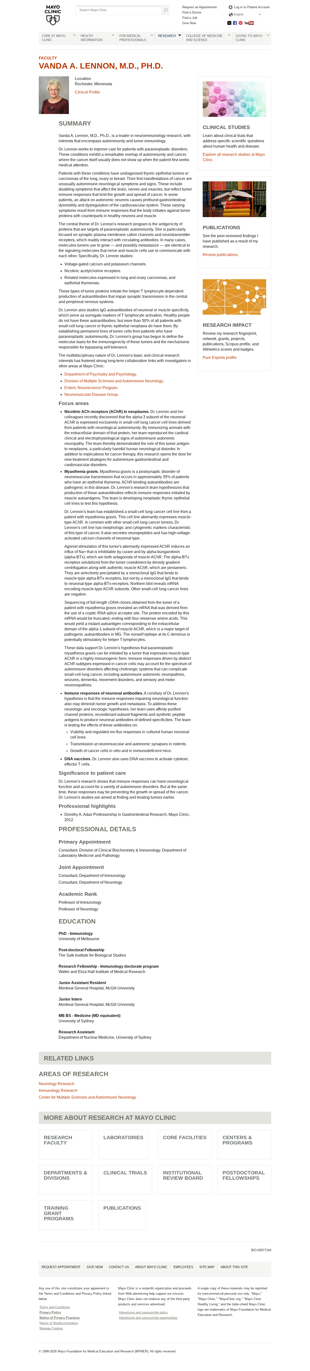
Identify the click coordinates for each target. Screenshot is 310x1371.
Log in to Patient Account (252, 7)
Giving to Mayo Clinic (249, 38)
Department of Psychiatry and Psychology (100, 374)
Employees (183, 1267)
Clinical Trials (125, 1172)
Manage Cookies (51, 1328)
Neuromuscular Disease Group (91, 394)
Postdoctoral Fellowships (244, 1175)
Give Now (189, 23)
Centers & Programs (237, 1140)
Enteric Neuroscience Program (90, 388)
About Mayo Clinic (151, 1267)
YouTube (249, 23)
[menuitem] (248, 7)
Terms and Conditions (54, 1307)
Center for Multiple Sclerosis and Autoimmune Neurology (87, 1097)
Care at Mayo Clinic (53, 38)
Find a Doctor (191, 12)
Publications (122, 1208)
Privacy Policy (50, 1312)
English (239, 14)
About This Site (234, 1267)
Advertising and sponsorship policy (143, 1312)
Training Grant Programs (59, 1213)
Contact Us (119, 1267)
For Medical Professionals (132, 38)
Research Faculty (58, 1140)
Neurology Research (56, 1084)
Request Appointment (61, 1267)
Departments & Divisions (65, 1175)
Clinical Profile (87, 92)
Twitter (229, 23)
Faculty (48, 58)
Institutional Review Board (183, 1175)
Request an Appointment (199, 7)
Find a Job (189, 18)
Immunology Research (58, 1090)
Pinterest (241, 23)
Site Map (207, 1267)
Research (167, 36)
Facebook (235, 23)
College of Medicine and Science (204, 38)
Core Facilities (185, 1137)
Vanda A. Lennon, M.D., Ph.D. (101, 65)
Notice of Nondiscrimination (58, 1323)
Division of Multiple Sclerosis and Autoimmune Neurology (113, 381)
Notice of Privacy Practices (59, 1318)
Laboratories (123, 1137)
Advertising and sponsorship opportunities (148, 1318)
